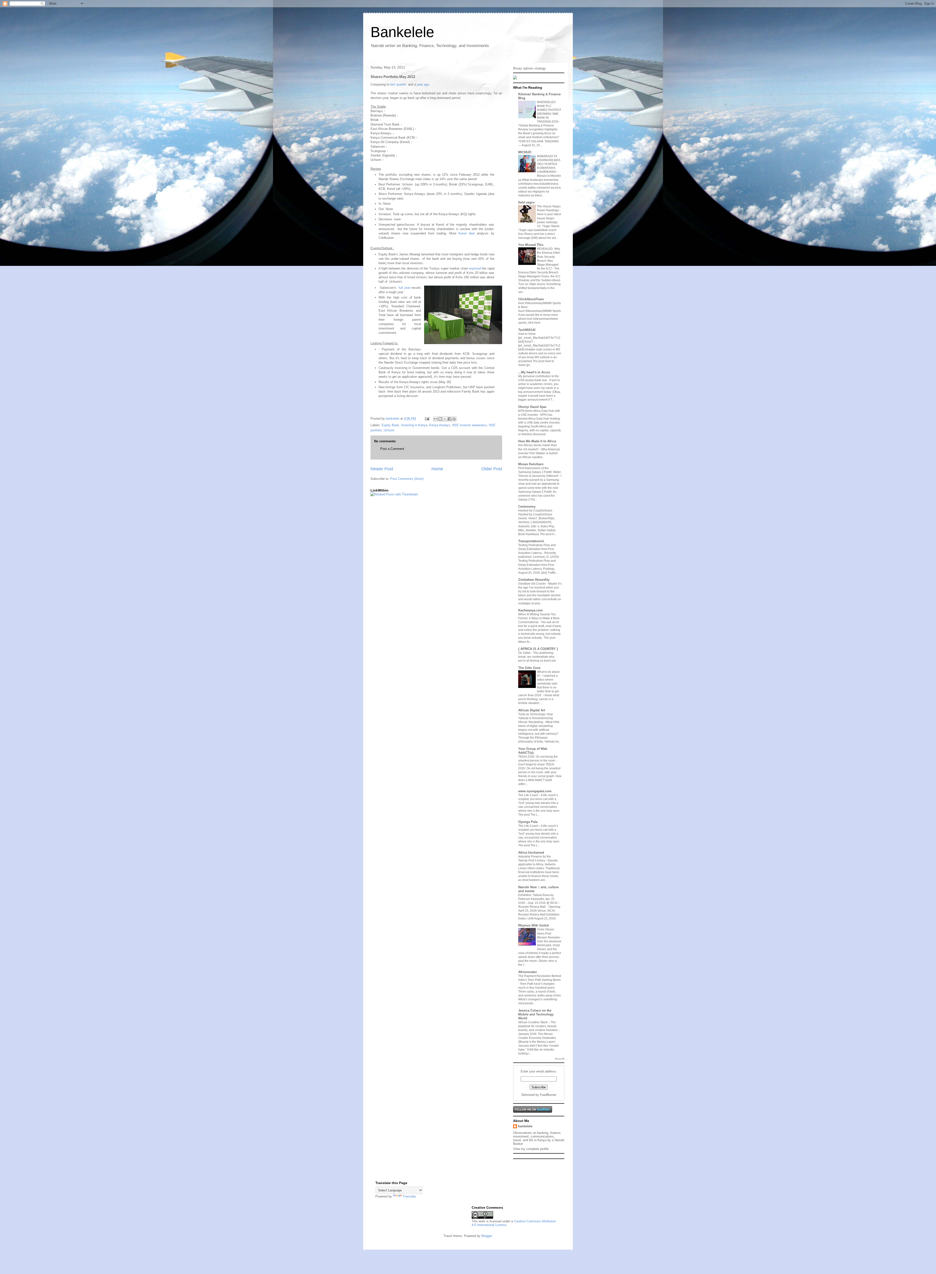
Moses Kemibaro (531, 464)
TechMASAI (527, 330)
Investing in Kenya (414, 425)
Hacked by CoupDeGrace (535, 510)
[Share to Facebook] (449, 418)
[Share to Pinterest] (454, 418)
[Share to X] (444, 418)
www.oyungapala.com (535, 791)
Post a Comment (392, 449)
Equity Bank (390, 425)
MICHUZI (524, 152)
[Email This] (435, 418)
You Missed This (530, 245)
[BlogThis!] (440, 418)
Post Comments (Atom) (407, 479)
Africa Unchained (531, 852)
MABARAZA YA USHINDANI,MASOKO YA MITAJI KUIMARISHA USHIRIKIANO (548, 164)
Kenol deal (466, 233)
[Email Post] (426, 418)
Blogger (486, 1236)
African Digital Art (531, 710)
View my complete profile (531, 1149)
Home (437, 468)
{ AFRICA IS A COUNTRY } (538, 649)
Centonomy (527, 506)
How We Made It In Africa (537, 441)
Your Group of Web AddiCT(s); (532, 750)
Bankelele (402, 32)
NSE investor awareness (469, 425)
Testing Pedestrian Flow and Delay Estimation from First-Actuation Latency (537, 549)
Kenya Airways (439, 425)
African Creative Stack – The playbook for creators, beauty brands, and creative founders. (538, 1026)
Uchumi (389, 430)
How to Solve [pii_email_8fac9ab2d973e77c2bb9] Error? (539, 337)
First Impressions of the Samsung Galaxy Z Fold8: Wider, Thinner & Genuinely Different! (539, 472)
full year (404, 288)
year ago (423, 84)
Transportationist (531, 541)
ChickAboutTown (531, 299)
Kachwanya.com (530, 610)
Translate (409, 1196)
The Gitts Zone (529, 668)
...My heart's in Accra (534, 372)
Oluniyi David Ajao (532, 407)
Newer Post (381, 468)
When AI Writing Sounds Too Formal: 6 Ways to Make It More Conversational (539, 618)
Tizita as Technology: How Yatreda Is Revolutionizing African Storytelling (535, 718)
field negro (526, 202)
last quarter (398, 84)
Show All (559, 1058)
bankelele (525, 1126)
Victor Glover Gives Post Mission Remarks (549, 933)
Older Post (491, 468)
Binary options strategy (529, 68)
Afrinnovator (527, 972)
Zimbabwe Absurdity (533, 579)
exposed (475, 268)
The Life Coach (528, 795)
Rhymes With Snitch (533, 925)
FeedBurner (548, 1095)
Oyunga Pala (527, 822)
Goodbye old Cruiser (532, 583)
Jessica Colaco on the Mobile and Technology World (536, 1014)
